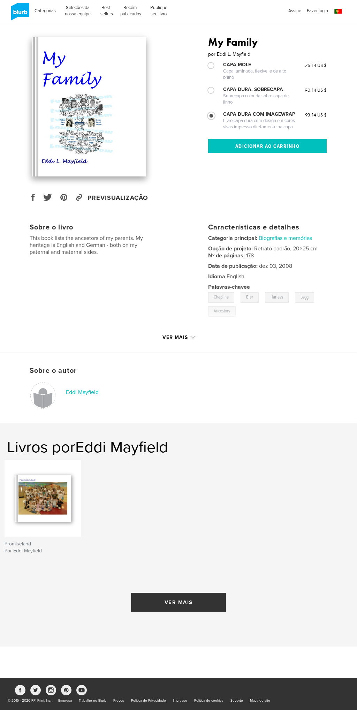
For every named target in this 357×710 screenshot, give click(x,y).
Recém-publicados (130, 11)
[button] (338, 11)
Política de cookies (208, 700)
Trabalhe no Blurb (92, 700)
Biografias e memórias (285, 238)
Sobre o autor (53, 371)
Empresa (65, 700)
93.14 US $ (316, 115)
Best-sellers (106, 11)
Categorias (45, 11)
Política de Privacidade (148, 700)
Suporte (236, 700)
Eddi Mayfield (82, 392)
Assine (294, 11)
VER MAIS (179, 602)
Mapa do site (260, 700)
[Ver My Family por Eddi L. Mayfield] (89, 106)
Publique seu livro (158, 11)
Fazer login (317, 11)
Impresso (180, 700)
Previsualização (118, 198)
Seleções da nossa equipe (78, 11)
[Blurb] (19, 14)
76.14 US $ (316, 65)
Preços (118, 700)
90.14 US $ (316, 90)
